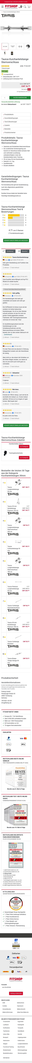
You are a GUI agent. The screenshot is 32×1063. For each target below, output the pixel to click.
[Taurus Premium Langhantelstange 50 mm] (18, 582)
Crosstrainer (6, 1021)
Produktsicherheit (9, 132)
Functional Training (8, 1047)
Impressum (20, 1006)
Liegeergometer (22, 1037)
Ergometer (20, 1021)
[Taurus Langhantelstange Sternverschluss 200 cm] (18, 520)
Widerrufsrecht (21, 1009)
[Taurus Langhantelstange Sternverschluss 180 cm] (18, 561)
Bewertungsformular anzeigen (16, 240)
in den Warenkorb (20, 97)
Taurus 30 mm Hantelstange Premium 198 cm (12, 625)
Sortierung (10, 251)
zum (6, 987)
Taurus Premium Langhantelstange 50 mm (13, 589)
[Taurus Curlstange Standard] (18, 637)
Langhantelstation (23, 1043)
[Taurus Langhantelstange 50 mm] (18, 482)
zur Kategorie (24, 446)
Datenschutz (20, 1003)
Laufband (6, 1024)
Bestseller (7, 129)
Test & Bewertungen (10, 122)
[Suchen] (25, 7)
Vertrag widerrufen (16, 993)
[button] (5, 46)
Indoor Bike (6, 1034)
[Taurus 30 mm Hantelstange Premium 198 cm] (18, 618)
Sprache (24, 251)
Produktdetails (9, 114)
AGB (3, 1003)
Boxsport (5, 1037)
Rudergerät (21, 1024)
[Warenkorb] (29, 7)
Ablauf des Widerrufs (23, 1012)
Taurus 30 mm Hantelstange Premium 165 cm (12, 508)
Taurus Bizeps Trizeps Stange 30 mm (13, 661)
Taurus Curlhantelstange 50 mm (13, 548)
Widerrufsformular (7, 1012)
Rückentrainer (7, 1050)
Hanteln (20, 1034)
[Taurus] (8, 15)
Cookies (4, 1006)
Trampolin (20, 1028)
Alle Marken (6, 1058)
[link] (8, 738)
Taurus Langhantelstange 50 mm (13, 489)
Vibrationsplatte (22, 1053)
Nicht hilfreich (15, 267)
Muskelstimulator (8, 1053)
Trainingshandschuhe (16, 453)
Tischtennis (6, 1031)
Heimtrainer (6, 1040)
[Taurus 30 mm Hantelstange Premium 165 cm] (18, 501)
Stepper (5, 1043)
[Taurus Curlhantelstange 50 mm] (18, 542)
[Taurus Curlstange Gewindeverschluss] (18, 601)
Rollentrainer (21, 1040)
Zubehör (7, 125)
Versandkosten (6, 1009)
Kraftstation (6, 1028)
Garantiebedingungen (11, 118)
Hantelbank (21, 1031)
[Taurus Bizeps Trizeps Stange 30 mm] (18, 654)
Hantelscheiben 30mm (16, 444)
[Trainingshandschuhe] (5, 453)
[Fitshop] (11, 7)
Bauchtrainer (21, 1047)
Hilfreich (6, 267)
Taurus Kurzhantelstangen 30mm (11, 12)
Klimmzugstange (22, 1050)
